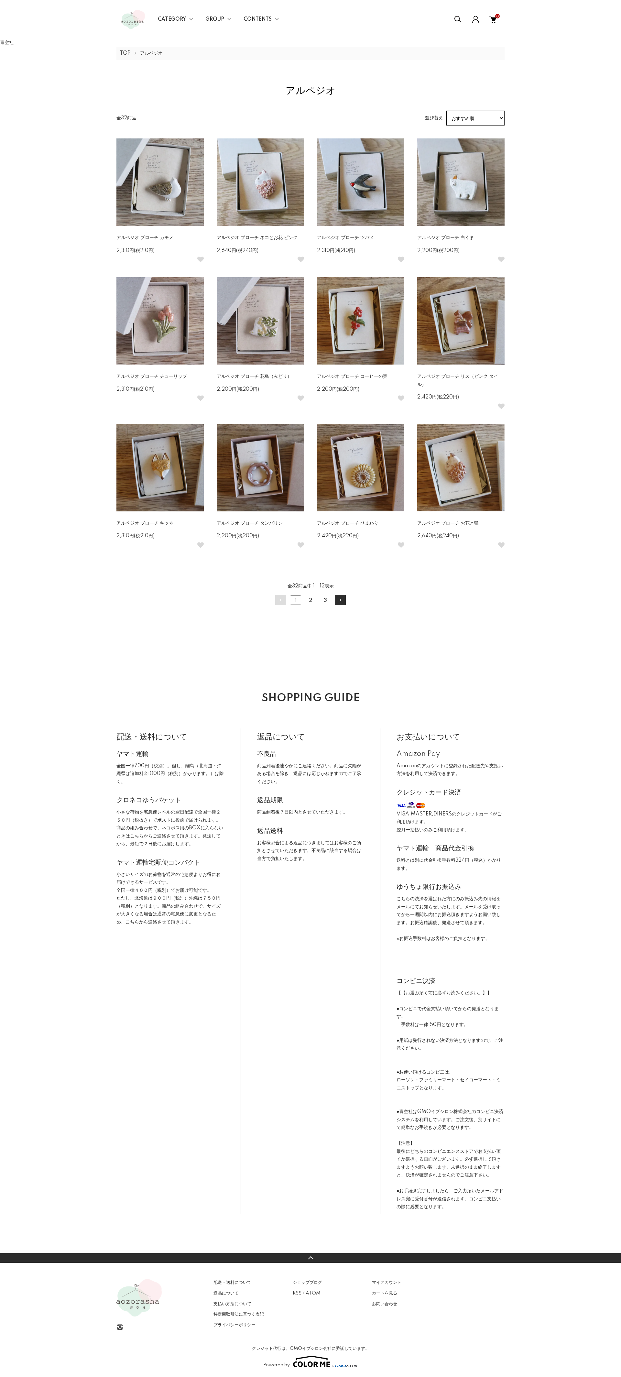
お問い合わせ (384, 1304)
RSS (297, 1293)
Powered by (276, 1365)
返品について (226, 1293)
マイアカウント (386, 1282)
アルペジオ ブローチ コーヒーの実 (352, 376)
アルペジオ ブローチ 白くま (445, 237)
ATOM (313, 1293)
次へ (340, 600)
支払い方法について (232, 1304)
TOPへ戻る (310, 1258)
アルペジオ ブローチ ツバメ (345, 237)
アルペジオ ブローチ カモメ (144, 237)
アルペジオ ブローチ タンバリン (250, 523)
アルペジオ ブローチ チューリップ (151, 376)
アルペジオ (151, 53)
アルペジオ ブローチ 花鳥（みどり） (254, 376)
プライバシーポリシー (234, 1325)
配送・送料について (232, 1282)
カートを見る (384, 1293)
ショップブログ (307, 1282)
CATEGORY (172, 19)
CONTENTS (258, 19)
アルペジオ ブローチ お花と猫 (448, 523)
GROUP (214, 19)
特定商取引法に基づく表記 (238, 1314)
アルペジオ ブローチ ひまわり (347, 523)
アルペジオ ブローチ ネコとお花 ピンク (257, 237)
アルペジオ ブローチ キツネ (144, 523)
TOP (125, 53)
